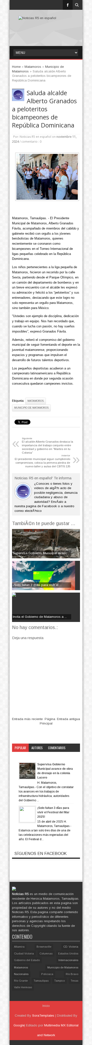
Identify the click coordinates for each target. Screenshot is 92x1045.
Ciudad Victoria (24, 953)
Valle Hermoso (23, 987)
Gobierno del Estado (27, 960)
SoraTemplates (43, 1015)
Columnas (46, 953)
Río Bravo (72, 974)
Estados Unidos (68, 953)
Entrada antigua (68, 719)
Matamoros (35, 401)
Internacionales (68, 960)
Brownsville (44, 946)
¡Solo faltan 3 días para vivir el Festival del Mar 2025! (53, 812)
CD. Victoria (70, 946)
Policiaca (47, 974)
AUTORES (37, 747)
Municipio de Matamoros (31, 407)
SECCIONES (21, 756)
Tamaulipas (41, 980)
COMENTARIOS (57, 747)
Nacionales (21, 974)
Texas (74, 980)
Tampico (59, 980)
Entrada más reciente (27, 719)
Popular (20, 747)
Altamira (19, 946)
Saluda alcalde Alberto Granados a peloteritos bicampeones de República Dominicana (44, 109)
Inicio (46, 1006)
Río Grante (21, 980)
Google (18, 1025)
